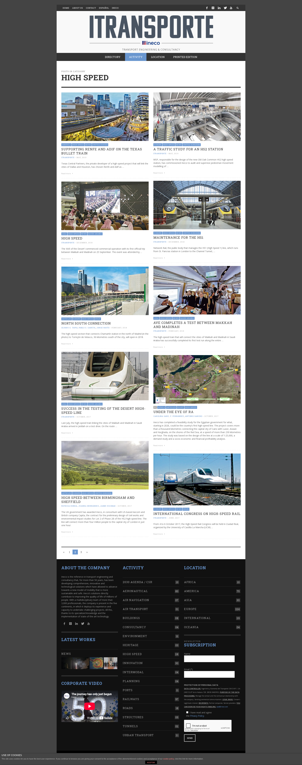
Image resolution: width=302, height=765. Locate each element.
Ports (128, 690)
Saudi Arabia (95, 234)
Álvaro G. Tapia (69, 327)
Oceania (191, 627)
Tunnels (130, 726)
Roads (128, 708)
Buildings (131, 618)
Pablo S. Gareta (87, 327)
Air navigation (136, 600)
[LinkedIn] (219, 8)
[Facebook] (207, 8)
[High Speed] (105, 205)
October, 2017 (84, 417)
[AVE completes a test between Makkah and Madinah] (197, 289)
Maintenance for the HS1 (178, 237)
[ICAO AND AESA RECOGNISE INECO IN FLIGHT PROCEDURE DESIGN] (96, 663)
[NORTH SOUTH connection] (105, 290)
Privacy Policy (197, 715)
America (66, 144)
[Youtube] (231, 8)
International (197, 618)
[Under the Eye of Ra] (197, 379)
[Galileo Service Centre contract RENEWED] (75, 663)
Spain (97, 319)
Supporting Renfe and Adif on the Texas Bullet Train (101, 151)
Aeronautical (135, 591)
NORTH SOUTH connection (86, 323)
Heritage (131, 645)
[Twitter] (225, 8)
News (88, 144)
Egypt (180, 407)
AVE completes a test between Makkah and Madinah (192, 324)
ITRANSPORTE (68, 157)
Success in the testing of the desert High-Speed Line (103, 410)
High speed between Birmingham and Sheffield (98, 499)
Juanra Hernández (88, 506)
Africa (161, 407)
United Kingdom (191, 144)
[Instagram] (213, 8)
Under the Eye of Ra (173, 412)
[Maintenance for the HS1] (197, 204)
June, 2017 (174, 518)
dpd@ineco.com (222, 707)
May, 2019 (82, 157)
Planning (131, 681)
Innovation (133, 663)
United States (100, 144)
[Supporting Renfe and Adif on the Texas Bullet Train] (105, 116)
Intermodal (133, 672)
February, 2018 (176, 331)
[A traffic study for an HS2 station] (197, 116)
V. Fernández (177, 416)
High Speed (78, 144)
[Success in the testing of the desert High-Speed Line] (105, 375)
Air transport (135, 609)
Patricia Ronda (69, 506)
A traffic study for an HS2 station (188, 149)
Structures (133, 717)
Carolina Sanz (161, 416)
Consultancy (134, 627)
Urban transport (138, 735)
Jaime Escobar (108, 506)
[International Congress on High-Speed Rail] (197, 479)
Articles (66, 319)
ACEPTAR (151, 762)
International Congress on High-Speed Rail (196, 513)
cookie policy (168, 759)
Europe (158, 144)
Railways (131, 699)
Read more (66, 173)
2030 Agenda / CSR (137, 582)
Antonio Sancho (193, 416)
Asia (64, 234)
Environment (135, 636)
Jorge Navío (102, 327)
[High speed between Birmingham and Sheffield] (105, 464)
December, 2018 (177, 242)
